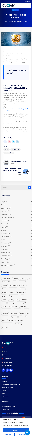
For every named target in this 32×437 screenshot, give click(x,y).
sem (21, 317)
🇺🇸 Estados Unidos (7, 362)
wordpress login (9, 152)
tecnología (20, 320)
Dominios (5, 221)
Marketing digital (21, 303)
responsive (5, 317)
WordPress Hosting (8, 265)
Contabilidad (6, 214)
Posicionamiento (7, 240)
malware (24, 299)
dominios (22, 289)
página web (14, 313)
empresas (4, 292)
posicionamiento (6, 310)
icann (17, 299)
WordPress (5, 327)
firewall (12, 292)
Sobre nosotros (6, 396)
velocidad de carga (7, 324)
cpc (24, 285)
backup (23, 278)
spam (3, 320)
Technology (5, 259)
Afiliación (4, 381)
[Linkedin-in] (11, 370)
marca (3, 303)
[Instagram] (7, 370)
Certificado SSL (6, 282)
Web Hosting (18, 324)
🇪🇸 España (5, 348)
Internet (4, 230)
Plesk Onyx (23, 306)
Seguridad (15, 10)
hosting (4, 299)
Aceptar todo (16, 430)
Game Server (20, 292)
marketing (11, 303)
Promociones (6, 243)
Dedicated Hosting (7, 217)
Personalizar (8, 434)
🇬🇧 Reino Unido (6, 358)
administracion (15, 149)
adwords (15, 278)
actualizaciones (6, 278)
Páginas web (6, 236)
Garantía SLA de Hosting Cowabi (11, 384)
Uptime (4, 390)
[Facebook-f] (3, 370)
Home (5, 21)
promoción (26, 310)
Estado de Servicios (7, 387)
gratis (22, 296)
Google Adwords (13, 296)
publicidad (5, 313)
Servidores (5, 249)
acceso (6, 149)
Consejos (5, 211)
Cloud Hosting (6, 208)
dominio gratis (13, 289)
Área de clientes (27, 1)
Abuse (3, 393)
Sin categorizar (6, 255)
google (4, 296)
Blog (4, 202)
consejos (4, 285)
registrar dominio (24, 313)
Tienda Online (6, 262)
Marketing (5, 233)
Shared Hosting (6, 252)
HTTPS (11, 299)
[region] (16, 427)
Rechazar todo (22, 434)
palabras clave (13, 306)
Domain (4, 289)
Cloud (3, 205)
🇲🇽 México (5, 351)
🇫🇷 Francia (5, 355)
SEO (26, 317)
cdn (29, 278)
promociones (17, 310)
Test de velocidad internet (9, 406)
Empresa (4, 224)
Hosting (4, 227)
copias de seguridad (15, 285)
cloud (14, 282)
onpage (4, 306)
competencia (22, 282)
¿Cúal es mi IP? (6, 409)
